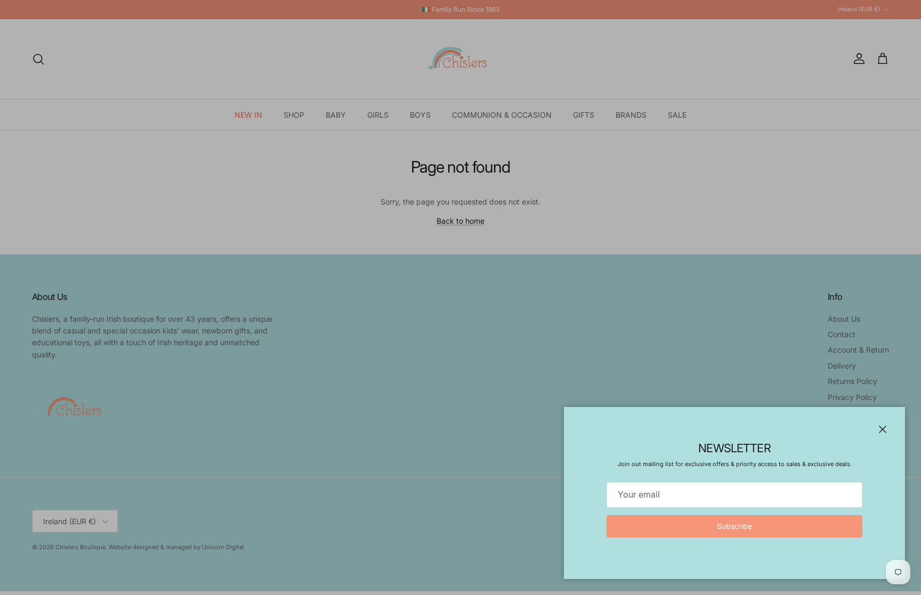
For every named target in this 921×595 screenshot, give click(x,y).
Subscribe (734, 526)
